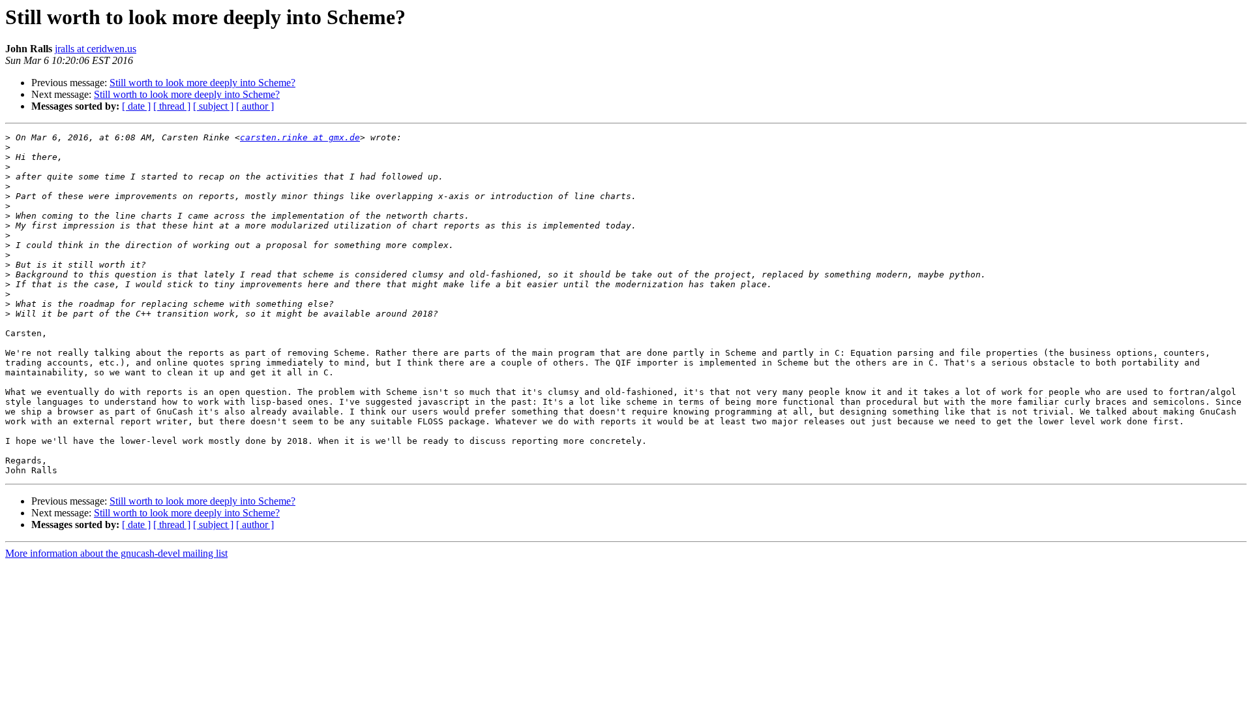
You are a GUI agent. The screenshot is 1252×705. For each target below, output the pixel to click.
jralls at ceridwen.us (95, 48)
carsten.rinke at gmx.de (300, 137)
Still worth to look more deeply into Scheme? (202, 82)
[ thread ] (171, 106)
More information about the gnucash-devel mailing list (116, 553)
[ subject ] (213, 106)
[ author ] (255, 106)
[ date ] (136, 106)
